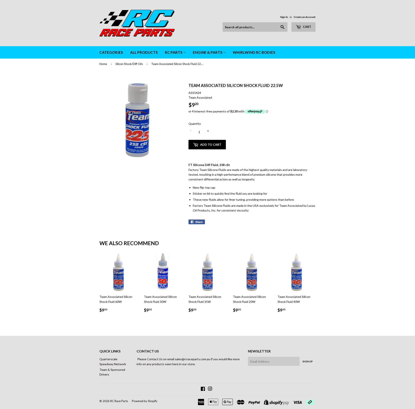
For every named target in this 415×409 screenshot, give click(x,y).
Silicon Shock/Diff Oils (129, 64)
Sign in (284, 17)
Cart (306, 26)
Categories (111, 52)
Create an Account (305, 17)
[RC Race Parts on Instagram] (210, 389)
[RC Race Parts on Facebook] (203, 389)
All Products (144, 52)
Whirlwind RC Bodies (254, 52)
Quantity (194, 123)
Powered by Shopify (144, 401)
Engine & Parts (208, 52)
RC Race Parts (119, 401)
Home (103, 64)
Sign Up (307, 361)
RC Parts (174, 52)
